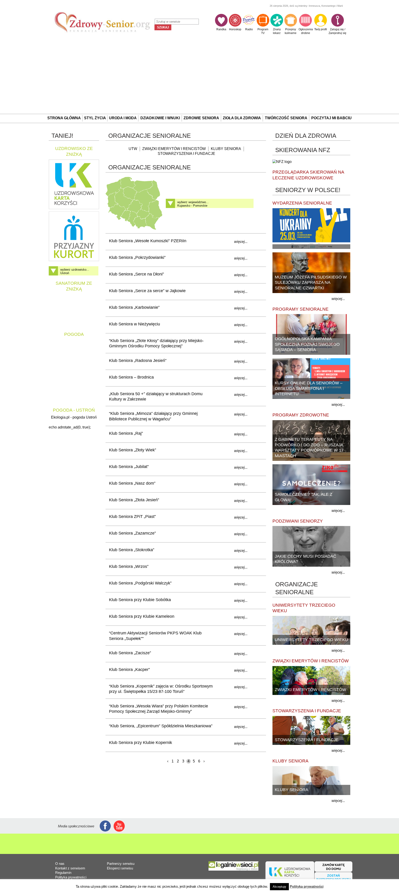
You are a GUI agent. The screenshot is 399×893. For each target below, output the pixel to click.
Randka (221, 29)
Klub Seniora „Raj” (126, 433)
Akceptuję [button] (279, 886)
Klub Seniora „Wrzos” (128, 566)
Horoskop (235, 29)
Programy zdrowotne (300, 415)
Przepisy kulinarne (290, 31)
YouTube (119, 826)
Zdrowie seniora (201, 118)
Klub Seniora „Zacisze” (130, 653)
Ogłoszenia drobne (306, 31)
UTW (133, 149)
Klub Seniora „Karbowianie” (134, 307)
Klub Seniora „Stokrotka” (131, 549)
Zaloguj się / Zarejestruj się (337, 31)
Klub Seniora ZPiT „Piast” (132, 516)
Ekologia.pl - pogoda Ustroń (74, 417)
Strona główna (64, 118)
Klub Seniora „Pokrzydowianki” (137, 257)
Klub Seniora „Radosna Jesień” (137, 360)
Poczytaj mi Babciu (331, 118)
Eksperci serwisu (120, 868)
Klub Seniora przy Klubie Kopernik (140, 742)
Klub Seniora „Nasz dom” (132, 483)
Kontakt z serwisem (70, 868)
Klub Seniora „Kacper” (129, 669)
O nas (59, 863)
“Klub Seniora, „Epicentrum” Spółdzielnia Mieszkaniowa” (160, 726)
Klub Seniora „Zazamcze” (132, 533)
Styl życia (95, 118)
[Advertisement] (199, 75)
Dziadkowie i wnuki (160, 118)
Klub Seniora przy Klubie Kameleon (141, 616)
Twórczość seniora (286, 118)
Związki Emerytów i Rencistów (174, 149)
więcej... (241, 242)
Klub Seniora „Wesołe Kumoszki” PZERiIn (147, 241)
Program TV (262, 31)
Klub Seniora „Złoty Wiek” (132, 450)
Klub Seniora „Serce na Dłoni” (136, 274)
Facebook (105, 826)
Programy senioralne (300, 309)
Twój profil (320, 29)
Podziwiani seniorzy (297, 521)
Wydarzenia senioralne (302, 203)
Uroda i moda (123, 118)
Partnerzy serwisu (120, 863)
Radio (249, 29)
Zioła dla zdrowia (242, 118)
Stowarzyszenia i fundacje (186, 154)
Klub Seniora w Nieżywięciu (134, 324)
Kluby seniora (226, 149)
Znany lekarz (277, 31)
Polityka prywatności (70, 877)
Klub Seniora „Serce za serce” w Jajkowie (147, 290)
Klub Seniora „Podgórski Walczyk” (140, 583)
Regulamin (63, 873)
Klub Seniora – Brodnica (131, 377)
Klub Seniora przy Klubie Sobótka (140, 599)
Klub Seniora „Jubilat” (129, 466)
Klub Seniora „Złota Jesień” (134, 500)
